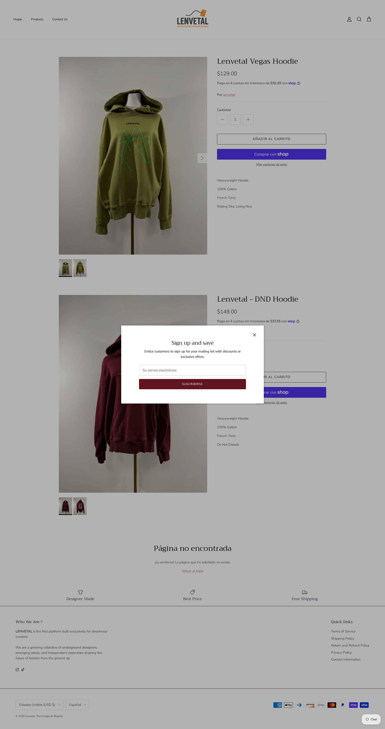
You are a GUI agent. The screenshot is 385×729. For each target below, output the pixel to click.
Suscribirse (192, 384)
